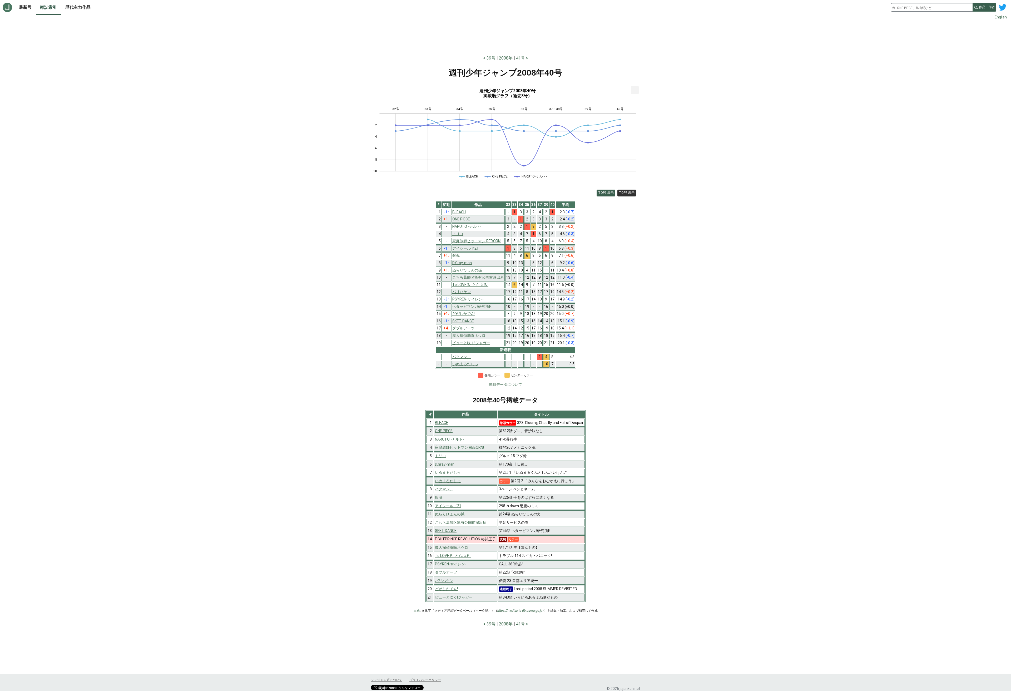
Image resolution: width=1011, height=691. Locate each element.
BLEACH (441, 423)
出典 (417, 611)
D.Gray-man (444, 464)
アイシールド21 (448, 506)
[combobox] (932, 7)
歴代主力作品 (78, 7)
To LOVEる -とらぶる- (453, 556)
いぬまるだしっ (448, 472)
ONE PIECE (444, 431)
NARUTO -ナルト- (449, 439)
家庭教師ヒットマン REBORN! (459, 447)
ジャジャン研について (386, 680)
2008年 (506, 58)
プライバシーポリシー (425, 680)
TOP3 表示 (606, 193)
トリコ (440, 456)
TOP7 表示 (627, 193)
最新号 (25, 7)
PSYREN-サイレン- (450, 564)
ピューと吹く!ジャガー (454, 597)
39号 (492, 58)
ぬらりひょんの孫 (449, 514)
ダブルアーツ (446, 572)
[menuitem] (635, 90)
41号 (520, 58)
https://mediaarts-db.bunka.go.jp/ (520, 611)
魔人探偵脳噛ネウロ (451, 547)
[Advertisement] (505, 36)
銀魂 (438, 497)
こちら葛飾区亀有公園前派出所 (461, 522)
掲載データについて (505, 384)
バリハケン (444, 581)
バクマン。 (444, 489)
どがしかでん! (446, 589)
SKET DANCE (446, 531)
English (1001, 17)
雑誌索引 (48, 7)
